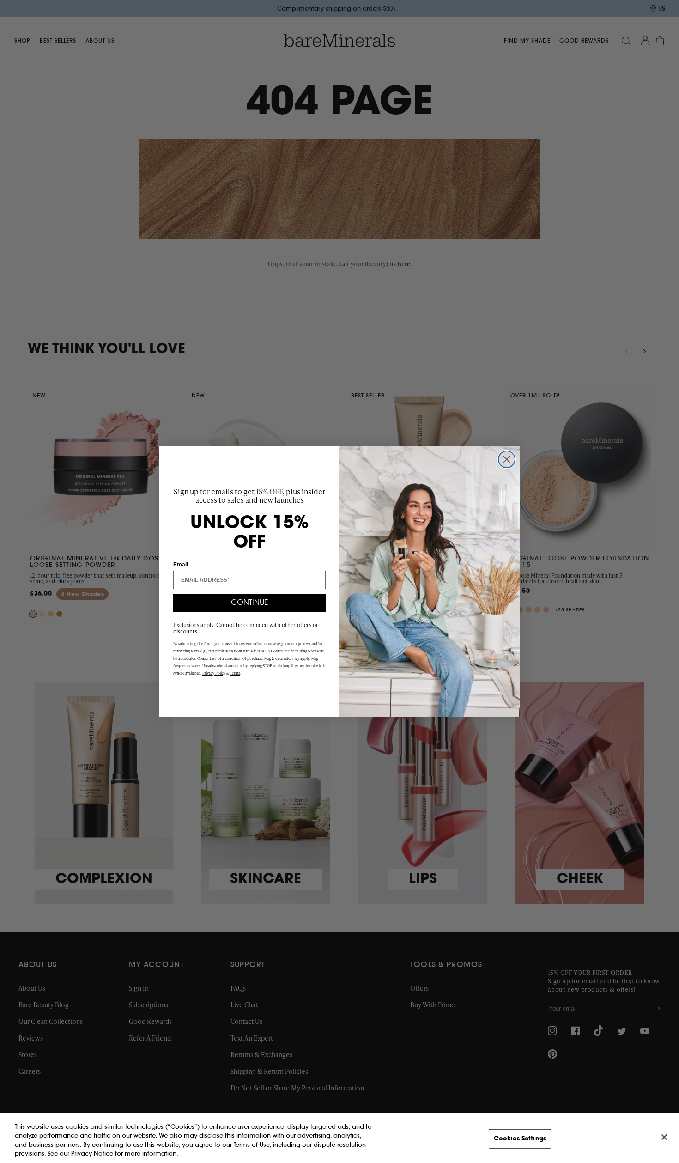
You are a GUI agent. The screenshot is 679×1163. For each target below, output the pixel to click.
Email (180, 564)
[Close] (664, 1137)
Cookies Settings (520, 1139)
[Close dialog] (506, 459)
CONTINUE (249, 603)
